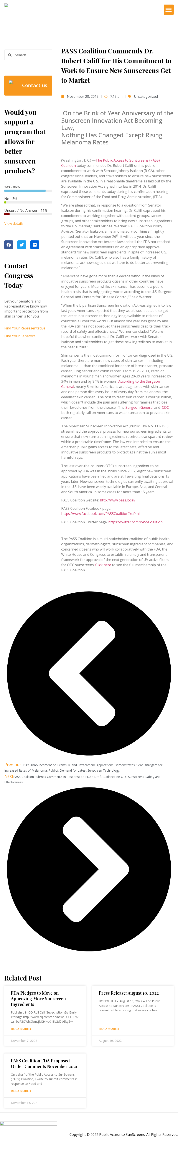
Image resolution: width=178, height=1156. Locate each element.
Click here (103, 564)
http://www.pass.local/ (117, 500)
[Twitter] (21, 244)
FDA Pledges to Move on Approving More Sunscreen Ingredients (38, 998)
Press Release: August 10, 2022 (129, 993)
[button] (169, 10)
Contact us (34, 85)
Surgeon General (139, 407)
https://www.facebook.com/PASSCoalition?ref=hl (100, 513)
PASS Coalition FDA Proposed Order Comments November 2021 (44, 1063)
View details (13, 223)
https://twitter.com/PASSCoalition (135, 522)
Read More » (21, 1029)
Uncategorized (146, 96)
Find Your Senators (19, 336)
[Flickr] (34, 244)
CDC (165, 407)
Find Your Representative (24, 328)
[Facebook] (8, 244)
